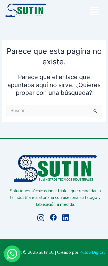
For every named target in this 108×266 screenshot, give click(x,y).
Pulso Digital (92, 252)
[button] (94, 12)
